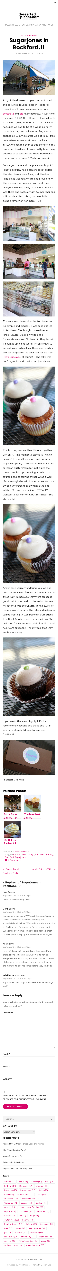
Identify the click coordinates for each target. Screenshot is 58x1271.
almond (9, 1181)
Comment (8, 1012)
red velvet (10, 1236)
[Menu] (3, 3)
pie (21, 113)
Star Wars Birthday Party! (14, 1150)
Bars (49, 1181)
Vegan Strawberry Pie (13, 1156)
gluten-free (11, 1220)
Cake (23, 854)
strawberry (28, 1236)
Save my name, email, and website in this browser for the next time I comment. (25, 1097)
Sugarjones (20, 857)
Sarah (40, 53)
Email (6, 1066)
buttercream (27, 1190)
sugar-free (45, 1236)
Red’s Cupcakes (12, 357)
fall (22, 1215)
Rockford (9, 857)
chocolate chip (30, 1198)
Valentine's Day (28, 1241)
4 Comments (14, 860)
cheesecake (24, 1194)
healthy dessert (13, 1224)
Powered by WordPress (17, 1265)
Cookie (41, 1203)
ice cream (46, 1224)
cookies (9, 1207)
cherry (41, 1194)
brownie (41, 1186)
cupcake (10, 1211)
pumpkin (20, 1232)
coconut (26, 1203)
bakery (16, 854)
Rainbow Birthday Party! (13, 1162)
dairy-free (42, 1211)
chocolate (8, 113)
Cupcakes (40, 854)
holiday (31, 1224)
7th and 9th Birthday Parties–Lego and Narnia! (23, 1144)
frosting (49, 854)
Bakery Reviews (29, 36)
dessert (9, 1215)
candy (9, 1194)
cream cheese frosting (31, 1207)
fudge (34, 1215)
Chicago (30, 854)
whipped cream (13, 1245)
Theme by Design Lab (41, 1265)
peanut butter (37, 1228)
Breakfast (25, 1186)
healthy (27, 1220)
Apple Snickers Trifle (42, 869)
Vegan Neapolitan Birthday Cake (17, 1168)
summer (9, 1241)
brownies (10, 1190)
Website (7, 1079)
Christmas (10, 1203)
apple (23, 1181)
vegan (46, 1241)
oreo (8, 1228)
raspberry (36, 1232)
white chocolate (35, 1245)
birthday (10, 1186)
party (20, 1228)
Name (6, 1054)
